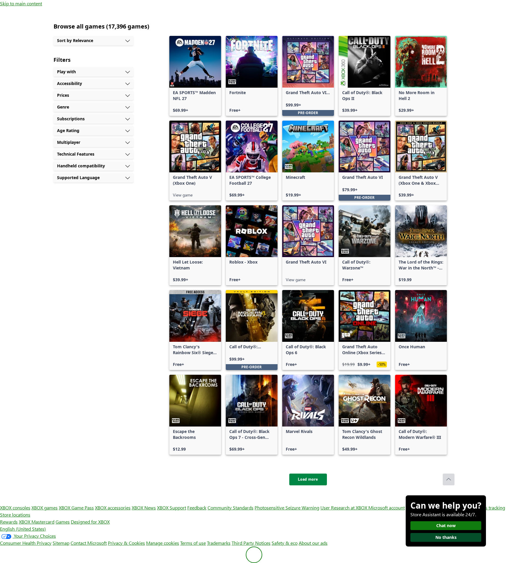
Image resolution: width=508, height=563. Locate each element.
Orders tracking (489, 507)
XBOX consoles (15, 507)
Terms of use (193, 543)
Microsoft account (386, 507)
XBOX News (144, 507)
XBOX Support (171, 507)
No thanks (446, 537)
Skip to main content (21, 3)
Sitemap (61, 543)
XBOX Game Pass (76, 507)
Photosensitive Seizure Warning (287, 507)
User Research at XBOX (344, 507)
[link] (195, 76)
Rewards (9, 522)
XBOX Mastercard (36, 522)
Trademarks (218, 543)
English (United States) (23, 529)
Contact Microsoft (89, 543)
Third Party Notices (251, 543)
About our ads (313, 543)
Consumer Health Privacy (25, 543)
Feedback (196, 507)
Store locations (15, 515)
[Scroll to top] (448, 479)
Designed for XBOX (90, 522)
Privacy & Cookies (126, 543)
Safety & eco (285, 543)
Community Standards (230, 507)
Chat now (446, 525)
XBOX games (44, 507)
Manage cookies (162, 543)
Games (63, 522)
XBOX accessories (113, 507)
